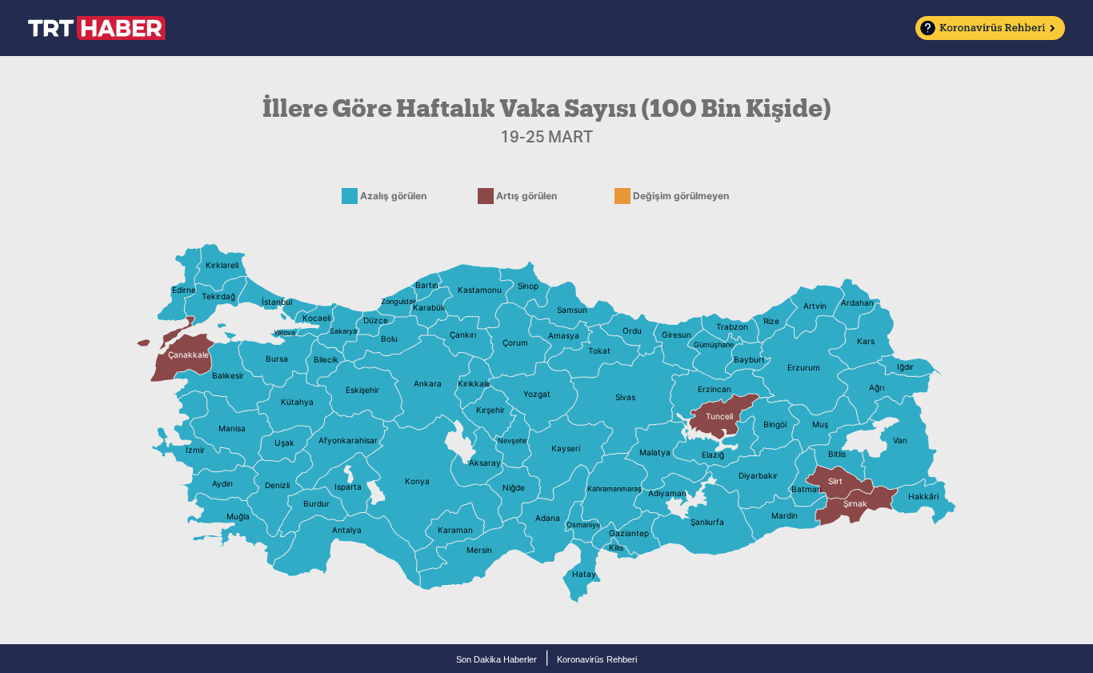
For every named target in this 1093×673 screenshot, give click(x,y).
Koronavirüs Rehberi (597, 659)
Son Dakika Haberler (496, 659)
